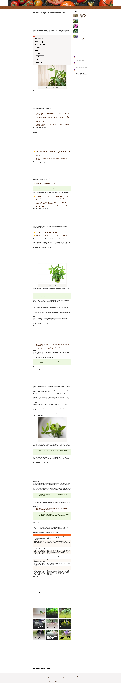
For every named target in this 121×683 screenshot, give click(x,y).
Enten (56, 681)
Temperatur (37, 47)
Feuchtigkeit (37, 45)
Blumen (51, 7)
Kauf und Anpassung (39, 41)
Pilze (57, 7)
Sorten (36, 39)
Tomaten (49, 677)
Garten (39, 7)
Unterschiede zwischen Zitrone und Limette (81, 74)
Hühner (56, 677)
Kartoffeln (49, 681)
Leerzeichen (62, 7)
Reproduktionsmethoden (40, 56)
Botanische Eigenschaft (39, 38)
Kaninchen (56, 680)
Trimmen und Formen (40, 54)
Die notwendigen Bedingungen (41, 44)
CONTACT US (78, 676)
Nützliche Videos (39, 62)
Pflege (36, 50)
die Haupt (35, 7)
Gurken (49, 678)
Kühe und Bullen (57, 678)
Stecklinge (38, 59)
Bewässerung (38, 51)
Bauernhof (46, 7)
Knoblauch (49, 680)
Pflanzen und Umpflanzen (40, 42)
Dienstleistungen (70, 7)
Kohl (63, 680)
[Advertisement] (52, 20)
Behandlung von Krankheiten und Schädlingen (44, 61)
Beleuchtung (37, 48)
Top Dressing (38, 53)
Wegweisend (38, 58)
